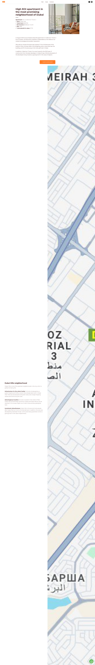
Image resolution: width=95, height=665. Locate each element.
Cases (46, 1)
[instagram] (92, 2)
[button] (47, 62)
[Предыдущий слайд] (50, 398)
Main (42, 1)
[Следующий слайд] (92, 398)
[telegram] (89, 2)
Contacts (52, 1)
